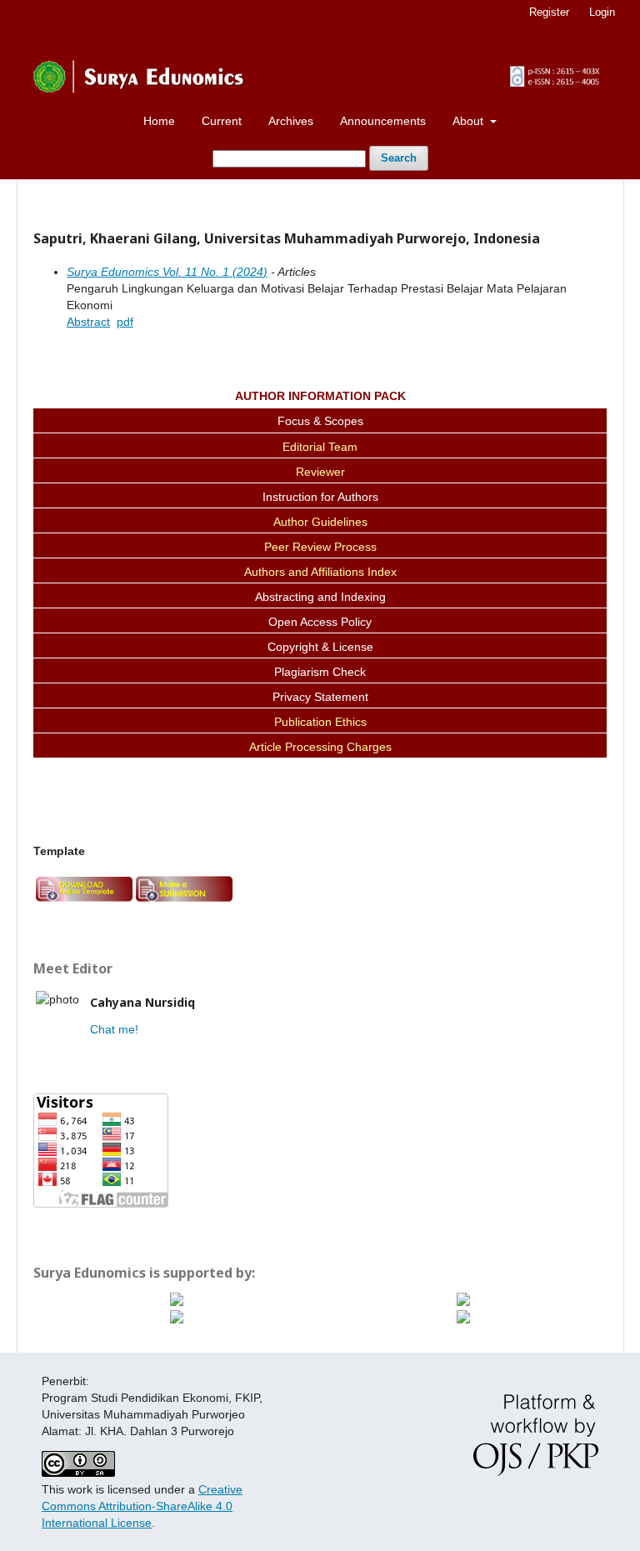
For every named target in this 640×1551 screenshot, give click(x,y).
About (469, 121)
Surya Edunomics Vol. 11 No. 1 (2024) (167, 271)
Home (159, 121)
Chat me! (114, 1029)
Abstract (88, 321)
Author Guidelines (320, 521)
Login (602, 12)
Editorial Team (320, 446)
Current (222, 121)
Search (399, 158)
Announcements (383, 121)
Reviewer (320, 471)
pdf (125, 321)
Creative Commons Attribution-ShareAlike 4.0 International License (142, 1506)
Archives (290, 121)
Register (549, 12)
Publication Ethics (320, 721)
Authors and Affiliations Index (320, 571)
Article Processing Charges (320, 746)
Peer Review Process (320, 546)
